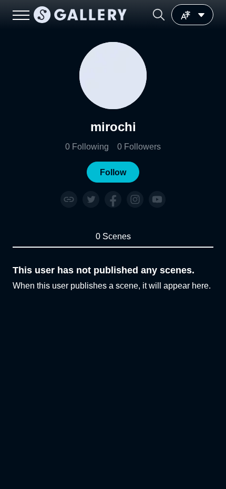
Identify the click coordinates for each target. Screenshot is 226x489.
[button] (158, 14)
